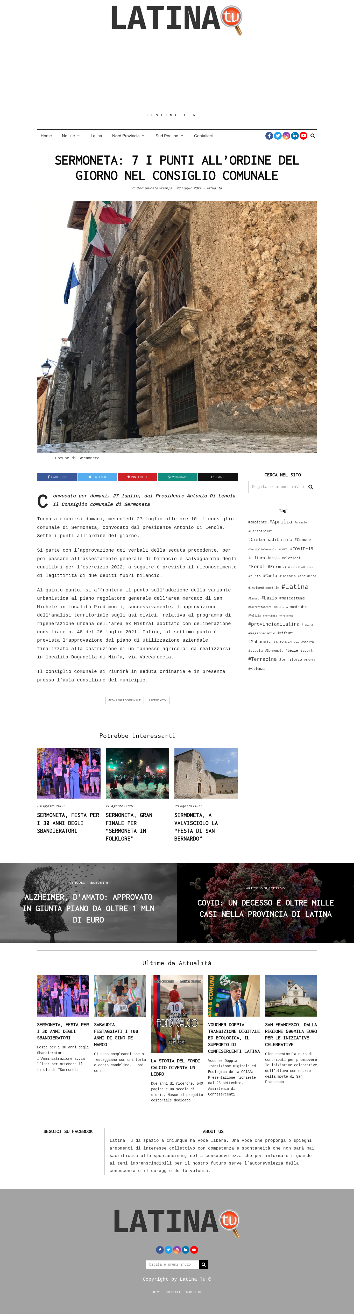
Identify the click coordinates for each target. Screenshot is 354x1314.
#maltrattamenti (260, 607)
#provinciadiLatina (274, 624)
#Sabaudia (260, 641)
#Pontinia (270, 615)
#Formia (277, 566)
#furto (254, 576)
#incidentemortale (263, 588)
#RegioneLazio (261, 633)
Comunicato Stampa (154, 188)
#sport (306, 650)
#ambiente (257, 522)
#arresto (300, 522)
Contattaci (203, 136)
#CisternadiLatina (270, 539)
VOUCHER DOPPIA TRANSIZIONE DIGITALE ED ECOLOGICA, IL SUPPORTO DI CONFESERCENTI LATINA (234, 1038)
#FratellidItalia (300, 567)
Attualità (214, 188)
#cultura (256, 557)
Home (46, 136)
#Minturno (281, 607)
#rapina (307, 624)
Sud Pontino (166, 136)
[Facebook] (269, 136)
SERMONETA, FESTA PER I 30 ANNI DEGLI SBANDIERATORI (68, 823)
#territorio (290, 659)
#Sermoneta (158, 700)
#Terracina (262, 659)
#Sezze (292, 650)
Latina (96, 136)
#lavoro (253, 598)
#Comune (303, 539)
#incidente (307, 576)
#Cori (283, 549)
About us (194, 1292)
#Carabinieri (260, 531)
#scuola (255, 650)
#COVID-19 (301, 548)
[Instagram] (286, 136)
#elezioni (291, 558)
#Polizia (254, 615)
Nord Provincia (126, 136)
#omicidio (298, 607)
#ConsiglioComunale (124, 700)
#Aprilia (280, 521)
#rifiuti (286, 633)
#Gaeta (270, 575)
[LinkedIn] (295, 136)
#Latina (295, 586)
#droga (273, 557)
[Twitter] (278, 136)
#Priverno (286, 615)
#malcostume (292, 598)
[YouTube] (303, 136)
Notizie (68, 136)
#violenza (256, 669)
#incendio (287, 576)
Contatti (174, 1292)
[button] (311, 487)
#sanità (307, 642)
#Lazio (269, 597)
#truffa (309, 659)
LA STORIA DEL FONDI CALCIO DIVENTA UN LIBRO (175, 1067)
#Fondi (256, 566)
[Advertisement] (177, 74)
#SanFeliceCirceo (286, 642)
